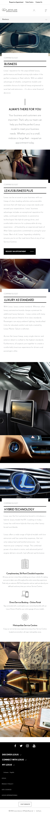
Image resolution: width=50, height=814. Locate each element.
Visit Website (25, 804)
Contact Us (39, 2)
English (12, 772)
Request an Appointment (16, 2)
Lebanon (5, 772)
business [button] (5, 19)
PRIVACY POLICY (7, 784)
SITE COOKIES (6, 789)
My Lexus (7, 765)
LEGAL (4, 778)
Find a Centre (29, 2)
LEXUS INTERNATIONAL (9, 795)
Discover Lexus (10, 754)
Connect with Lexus (13, 760)
